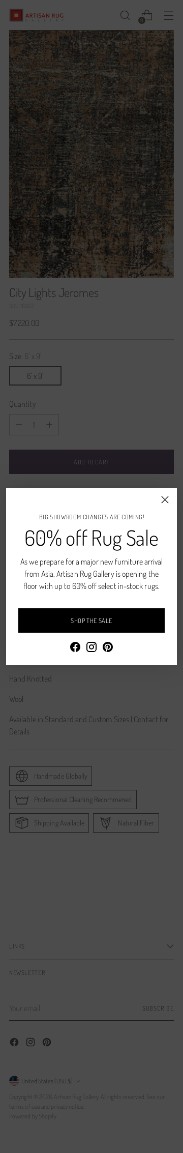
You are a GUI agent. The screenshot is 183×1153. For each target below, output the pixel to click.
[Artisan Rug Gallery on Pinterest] (108, 648)
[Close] (165, 500)
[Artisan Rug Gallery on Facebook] (75, 648)
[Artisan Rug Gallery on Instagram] (91, 648)
